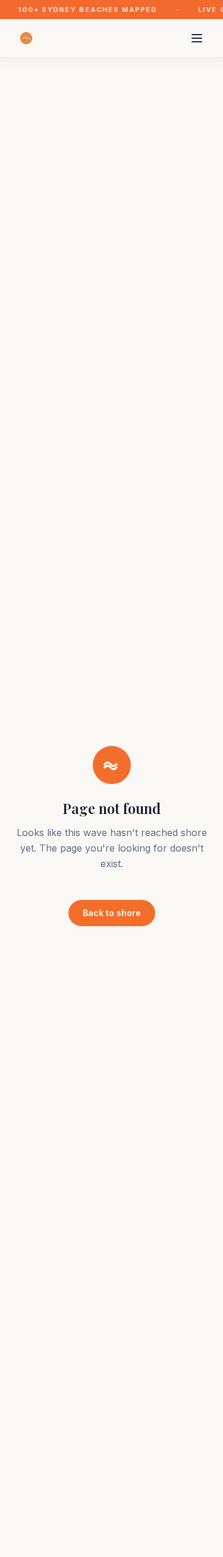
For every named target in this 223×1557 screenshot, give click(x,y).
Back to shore (112, 913)
